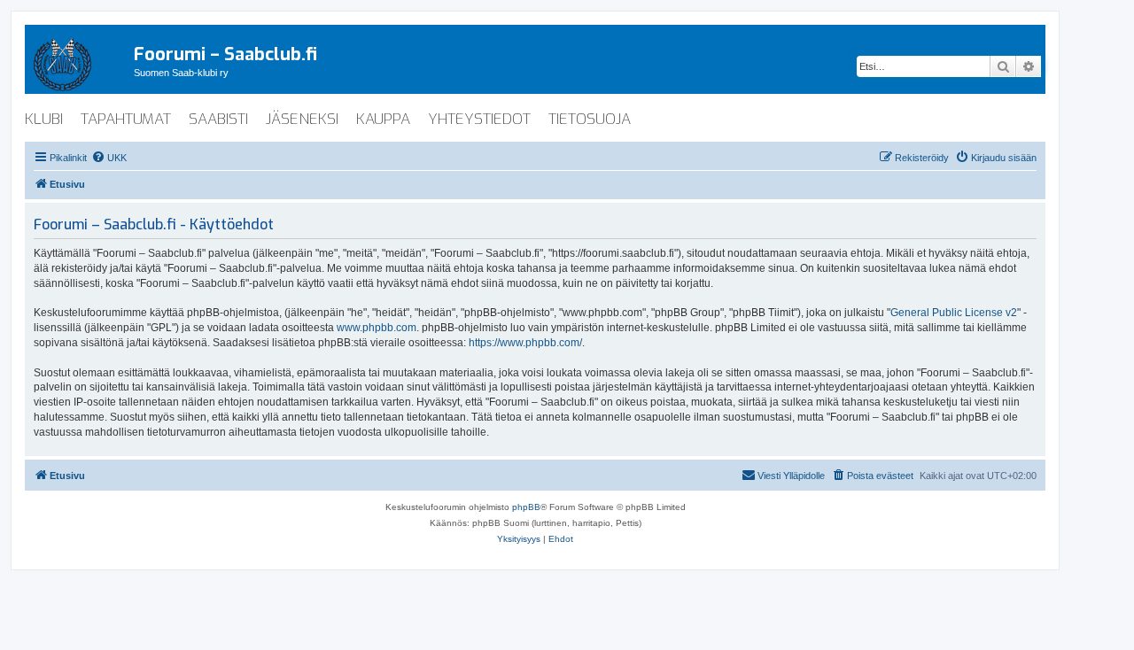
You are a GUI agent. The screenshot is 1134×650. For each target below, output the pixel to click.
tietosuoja (589, 119)
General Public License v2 (953, 312)
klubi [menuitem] (44, 119)
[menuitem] (109, 157)
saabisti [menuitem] (218, 119)
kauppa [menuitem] (383, 119)
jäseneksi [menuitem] (302, 119)
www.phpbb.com (376, 327)
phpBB (526, 507)
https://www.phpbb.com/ (525, 343)
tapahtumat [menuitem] (126, 119)
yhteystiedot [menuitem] (479, 119)
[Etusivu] (79, 61)
